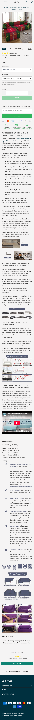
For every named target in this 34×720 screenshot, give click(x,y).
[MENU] (1, 2)
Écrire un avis (17, 663)
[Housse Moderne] (17, 2)
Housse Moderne (11, 713)
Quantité (4, 89)
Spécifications (5, 66)
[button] (6, 53)
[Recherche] (27, 2)
